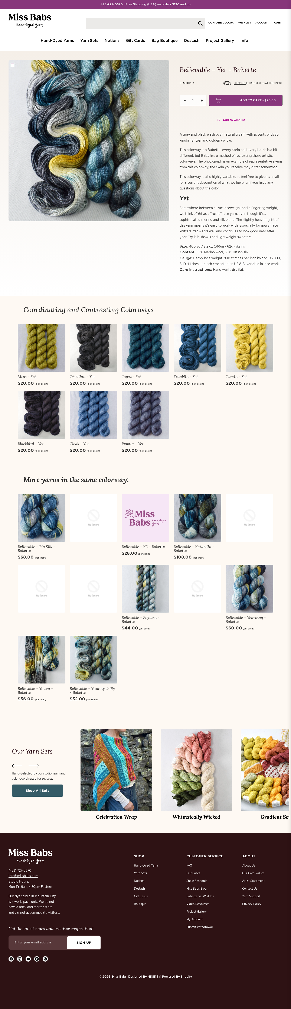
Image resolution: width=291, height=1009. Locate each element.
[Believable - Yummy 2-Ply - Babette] (93, 659)
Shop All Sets (37, 790)
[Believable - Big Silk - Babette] (41, 518)
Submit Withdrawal (199, 927)
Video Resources (197, 904)
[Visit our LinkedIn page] (36, 959)
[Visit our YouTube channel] (28, 959)
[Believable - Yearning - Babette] (249, 589)
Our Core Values (253, 873)
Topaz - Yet (131, 376)
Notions (139, 881)
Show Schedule (196, 881)
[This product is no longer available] (93, 518)
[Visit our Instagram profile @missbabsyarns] (19, 959)
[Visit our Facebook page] (11, 959)
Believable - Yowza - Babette (35, 690)
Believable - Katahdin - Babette (194, 548)
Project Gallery (196, 911)
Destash (139, 888)
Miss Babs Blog (196, 888)
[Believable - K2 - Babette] (145, 518)
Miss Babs (119, 976)
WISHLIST (244, 22)
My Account (194, 919)
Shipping (240, 83)
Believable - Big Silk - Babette (36, 548)
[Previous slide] (17, 766)
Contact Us (249, 888)
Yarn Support (251, 896)
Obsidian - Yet (82, 376)
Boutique (140, 904)
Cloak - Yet (79, 443)
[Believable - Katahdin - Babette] (197, 518)
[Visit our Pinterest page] (45, 959)
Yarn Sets (140, 873)
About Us (248, 865)
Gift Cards (141, 896)
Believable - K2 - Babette (143, 546)
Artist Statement (253, 881)
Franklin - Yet (186, 376)
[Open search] (145, 23)
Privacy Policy (251, 904)
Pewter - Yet (133, 443)
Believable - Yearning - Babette (246, 619)
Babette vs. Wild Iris (200, 896)
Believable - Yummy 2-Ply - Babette (92, 690)
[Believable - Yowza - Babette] (41, 659)
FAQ (189, 865)
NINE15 (153, 976)
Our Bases (193, 873)
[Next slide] (34, 766)
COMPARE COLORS (221, 22)
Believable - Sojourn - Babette (141, 619)
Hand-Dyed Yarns (146, 865)
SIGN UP (83, 942)
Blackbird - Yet (31, 443)
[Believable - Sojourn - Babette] (145, 589)
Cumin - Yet (236, 376)
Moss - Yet (27, 376)
